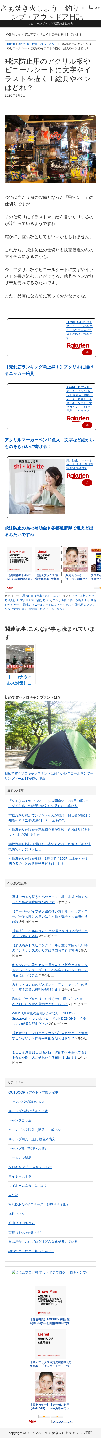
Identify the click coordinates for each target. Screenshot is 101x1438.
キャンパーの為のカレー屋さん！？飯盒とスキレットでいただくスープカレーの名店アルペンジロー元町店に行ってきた (50, 970)
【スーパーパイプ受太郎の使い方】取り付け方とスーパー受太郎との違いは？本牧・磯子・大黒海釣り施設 (50, 916)
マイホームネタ (19, 1176)
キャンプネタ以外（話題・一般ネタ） (36, 1130)
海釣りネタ (16, 1214)
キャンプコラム (19, 1120)
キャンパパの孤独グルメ (26, 1102)
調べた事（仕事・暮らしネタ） (42, 596)
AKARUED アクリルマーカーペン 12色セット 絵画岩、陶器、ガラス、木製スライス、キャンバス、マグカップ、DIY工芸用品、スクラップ (79, 399)
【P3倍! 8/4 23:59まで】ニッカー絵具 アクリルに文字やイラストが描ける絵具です (79, 330)
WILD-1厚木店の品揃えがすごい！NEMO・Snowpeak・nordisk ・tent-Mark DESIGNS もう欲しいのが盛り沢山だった (49, 1018)
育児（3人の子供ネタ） (25, 1232)
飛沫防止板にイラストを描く (47, 609)
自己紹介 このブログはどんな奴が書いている (43, 1241)
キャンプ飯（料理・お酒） (28, 1148)
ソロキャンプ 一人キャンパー (30, 1167)
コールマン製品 (19, 1158)
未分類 (13, 1195)
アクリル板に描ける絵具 (68, 600)
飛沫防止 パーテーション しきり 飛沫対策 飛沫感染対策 (79, 464)
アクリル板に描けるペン (35, 600)
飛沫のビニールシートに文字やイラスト (48, 604)
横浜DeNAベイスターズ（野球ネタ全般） (39, 1204)
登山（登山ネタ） (21, 1223)
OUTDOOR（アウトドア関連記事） (35, 1092)
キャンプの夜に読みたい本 (28, 1111)
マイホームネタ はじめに (28, 1186)
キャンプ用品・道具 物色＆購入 (31, 1139)
